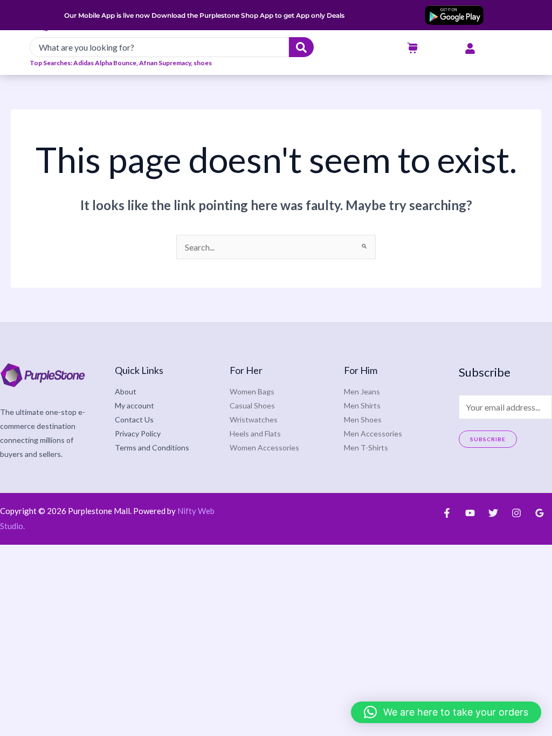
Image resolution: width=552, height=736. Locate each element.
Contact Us (134, 419)
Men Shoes (363, 419)
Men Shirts (362, 405)
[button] (446, 712)
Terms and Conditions (152, 447)
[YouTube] (470, 513)
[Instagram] (516, 513)
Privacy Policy (138, 433)
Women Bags (252, 391)
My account (134, 405)
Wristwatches (254, 419)
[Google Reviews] (539, 513)
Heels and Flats (255, 433)
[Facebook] (447, 513)
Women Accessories (264, 447)
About (125, 391)
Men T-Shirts (366, 447)
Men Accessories (373, 433)
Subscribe (488, 439)
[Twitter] (493, 513)
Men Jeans (362, 391)
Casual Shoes (252, 405)
